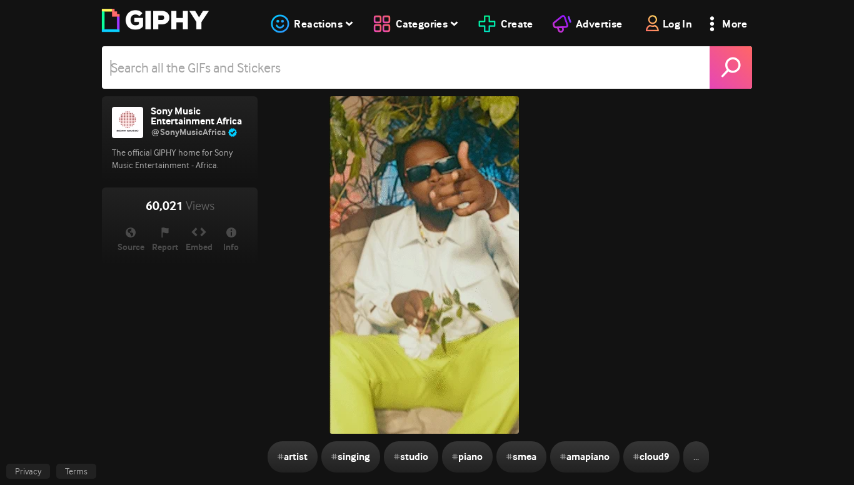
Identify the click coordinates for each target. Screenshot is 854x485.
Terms (76, 471)
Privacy (28, 471)
